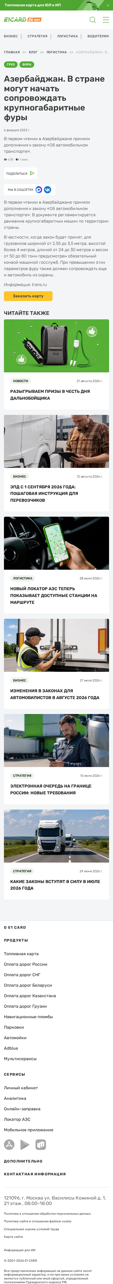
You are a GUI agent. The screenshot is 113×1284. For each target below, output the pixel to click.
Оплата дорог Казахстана (30, 995)
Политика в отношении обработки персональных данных (47, 1214)
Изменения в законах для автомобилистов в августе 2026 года (54, 694)
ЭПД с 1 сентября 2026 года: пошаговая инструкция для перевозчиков (44, 493)
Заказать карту (28, 296)
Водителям (98, 36)
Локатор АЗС (17, 1119)
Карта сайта (13, 1237)
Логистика (67, 36)
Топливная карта (21, 953)
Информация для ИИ (19, 1250)
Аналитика (15, 1098)
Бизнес (11, 36)
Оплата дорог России (25, 964)
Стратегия (38, 36)
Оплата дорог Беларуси (28, 985)
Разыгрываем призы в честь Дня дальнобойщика (50, 395)
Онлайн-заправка (22, 1108)
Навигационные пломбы (28, 1016)
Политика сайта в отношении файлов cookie (37, 1221)
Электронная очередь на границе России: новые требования (50, 789)
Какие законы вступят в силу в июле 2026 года (55, 885)
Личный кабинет (21, 1087)
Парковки (14, 1027)
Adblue (11, 1048)
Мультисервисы (20, 1058)
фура (26, 64)
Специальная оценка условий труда (31, 1229)
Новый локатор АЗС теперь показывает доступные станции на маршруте (53, 595)
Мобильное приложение (28, 1129)
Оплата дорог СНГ (22, 974)
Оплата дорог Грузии (25, 1006)
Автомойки (15, 1037)
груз (11, 64)
